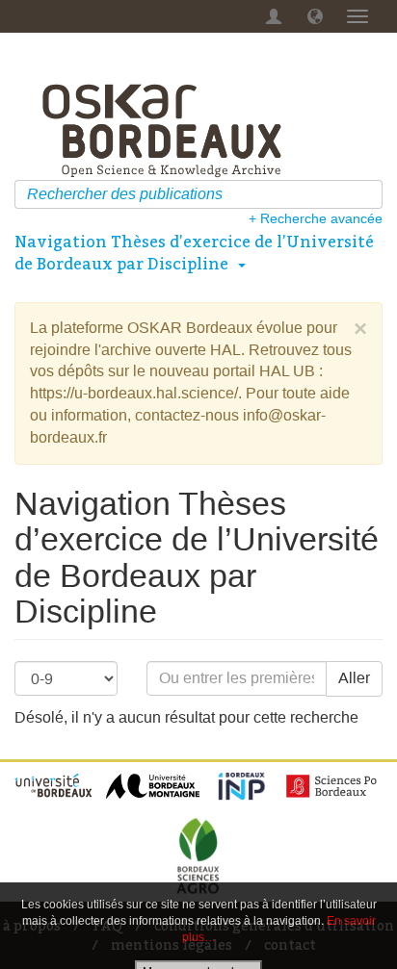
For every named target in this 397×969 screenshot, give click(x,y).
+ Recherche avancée (316, 218)
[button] (315, 16)
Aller (354, 678)
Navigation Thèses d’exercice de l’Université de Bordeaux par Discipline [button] (194, 252)
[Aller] (370, 194)
